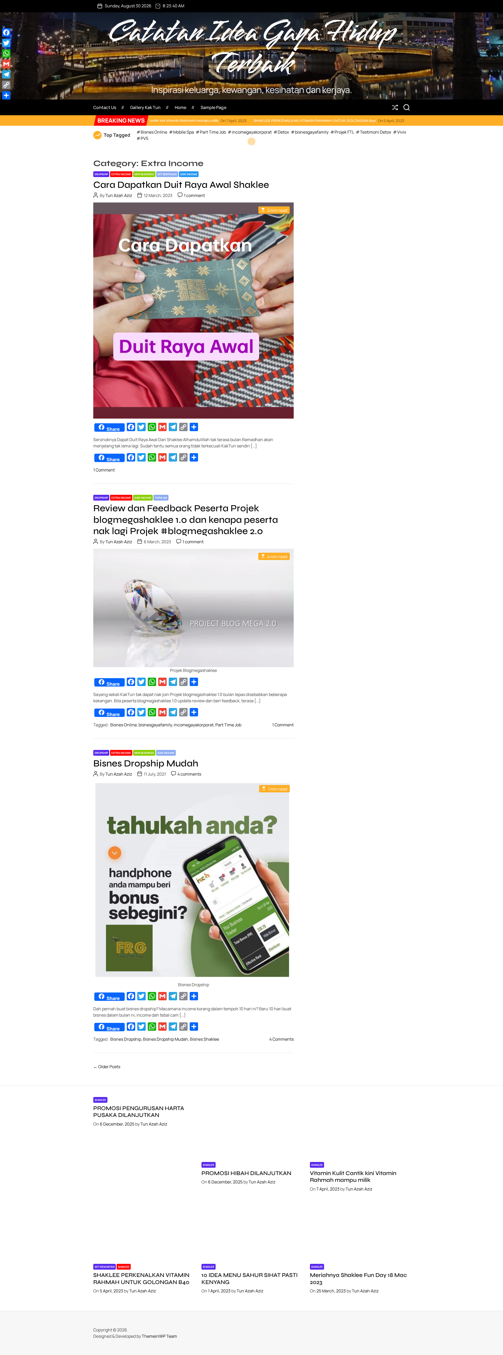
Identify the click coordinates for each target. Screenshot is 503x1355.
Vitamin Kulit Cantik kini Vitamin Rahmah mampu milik (353, 1176)
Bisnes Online (123, 725)
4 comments (189, 774)
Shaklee (100, 1100)
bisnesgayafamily (155, 725)
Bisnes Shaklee (204, 1039)
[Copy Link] (6, 85)
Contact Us (104, 107)
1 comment (194, 195)
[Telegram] (6, 74)
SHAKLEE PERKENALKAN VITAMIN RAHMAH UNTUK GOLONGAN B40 (240, 120)
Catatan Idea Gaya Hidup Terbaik (252, 48)
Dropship (101, 174)
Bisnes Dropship (125, 1039)
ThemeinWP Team (159, 1336)
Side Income (188, 174)
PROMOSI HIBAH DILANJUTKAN (246, 1173)
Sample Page (213, 107)
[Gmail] (6, 64)
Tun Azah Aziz (118, 195)
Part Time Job (228, 725)
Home (180, 107)
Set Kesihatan (104, 1267)
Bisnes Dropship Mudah (145, 763)
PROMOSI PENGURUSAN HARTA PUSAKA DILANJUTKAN (138, 1111)
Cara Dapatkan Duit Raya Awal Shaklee (181, 184)
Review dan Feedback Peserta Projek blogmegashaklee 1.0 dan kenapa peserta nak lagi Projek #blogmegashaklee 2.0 (185, 519)
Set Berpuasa (167, 174)
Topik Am (161, 498)
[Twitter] (6, 43)
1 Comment (104, 470)
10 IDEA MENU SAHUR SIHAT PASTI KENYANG (376, 120)
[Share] (6, 95)
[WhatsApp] (6, 53)
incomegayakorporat (194, 725)
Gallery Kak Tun (145, 107)
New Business (144, 174)
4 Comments (281, 1039)
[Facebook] (6, 32)
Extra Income (121, 174)
